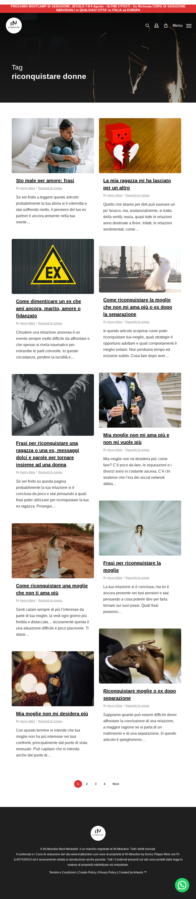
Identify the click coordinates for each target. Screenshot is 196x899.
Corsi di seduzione (48, 854)
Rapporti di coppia (50, 188)
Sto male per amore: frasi (45, 180)
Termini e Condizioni (62, 872)
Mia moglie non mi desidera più (52, 713)
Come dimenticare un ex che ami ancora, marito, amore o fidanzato (48, 308)
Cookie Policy (87, 872)
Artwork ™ (140, 872)
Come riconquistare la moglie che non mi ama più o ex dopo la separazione (137, 307)
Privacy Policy (107, 872)
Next (116, 784)
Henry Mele (27, 188)
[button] (182, 25)
